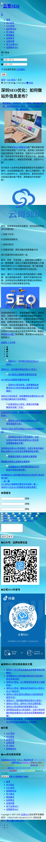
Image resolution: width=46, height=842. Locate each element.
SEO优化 (10, 23)
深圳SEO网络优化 (19, 147)
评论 (30, 83)
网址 (27, 509)
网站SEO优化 (36, 763)
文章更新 (13, 771)
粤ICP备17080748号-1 (16, 821)
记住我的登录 (10, 69)
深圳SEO (11, 768)
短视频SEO (30, 771)
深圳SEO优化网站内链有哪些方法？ (22, 707)
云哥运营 (10, 41)
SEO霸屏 (21, 771)
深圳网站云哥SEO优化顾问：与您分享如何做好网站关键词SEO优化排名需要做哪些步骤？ (25, 713)
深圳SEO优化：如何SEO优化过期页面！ (24, 704)
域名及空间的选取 (23, 768)
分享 (13, 342)
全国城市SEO (12, 47)
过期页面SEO (16, 763)
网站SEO (26, 763)
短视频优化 (11, 29)
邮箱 (27, 504)
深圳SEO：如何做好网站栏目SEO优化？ (19, 369)
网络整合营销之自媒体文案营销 (15, 462)
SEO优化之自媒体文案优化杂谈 (15, 380)
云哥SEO (25, 814)
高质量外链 (6, 763)
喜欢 (6, 342)
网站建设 (10, 35)
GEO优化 (10, 26)
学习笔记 (10, 32)
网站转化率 (28, 760)
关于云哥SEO (12, 44)
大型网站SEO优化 (8, 760)
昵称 (27, 498)
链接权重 (34, 765)
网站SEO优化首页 (22, 765)
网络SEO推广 (9, 334)
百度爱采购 (36, 768)
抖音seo (20, 760)
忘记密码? (20, 69)
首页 (8, 20)
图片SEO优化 (39, 760)
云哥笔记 (10, 38)
